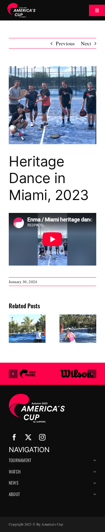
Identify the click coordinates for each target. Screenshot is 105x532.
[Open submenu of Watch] (94, 474)
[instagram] (42, 437)
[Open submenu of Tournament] (94, 462)
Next (86, 43)
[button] (13, 328)
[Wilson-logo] (77, 372)
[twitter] (28, 437)
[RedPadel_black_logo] (27, 372)
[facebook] (14, 437)
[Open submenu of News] (94, 485)
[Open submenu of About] (94, 496)
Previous (65, 43)
